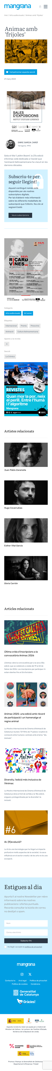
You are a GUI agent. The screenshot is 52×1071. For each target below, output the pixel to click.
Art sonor (28, 313)
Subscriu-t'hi (26, 941)
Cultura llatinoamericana (27, 332)
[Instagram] (22, 974)
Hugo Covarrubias (13, 508)
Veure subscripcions (20, 215)
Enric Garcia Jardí (28, 142)
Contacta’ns (10, 980)
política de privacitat (33, 947)
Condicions (35, 984)
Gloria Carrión (11, 583)
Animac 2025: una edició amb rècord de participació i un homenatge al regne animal (24, 717)
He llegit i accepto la (24, 947)
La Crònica (10, 356)
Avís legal (23, 980)
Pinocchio (35, 326)
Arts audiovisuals (16, 15)
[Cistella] (39, 6)
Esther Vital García (13, 545)
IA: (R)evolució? (12, 841)
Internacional (11, 326)
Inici (6, 15)
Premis (24, 326)
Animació (9, 332)
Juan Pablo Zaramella (15, 470)
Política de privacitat (38, 980)
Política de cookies (20, 984)
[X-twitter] (30, 974)
